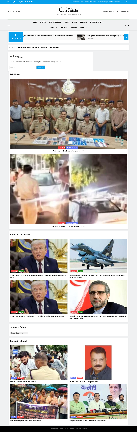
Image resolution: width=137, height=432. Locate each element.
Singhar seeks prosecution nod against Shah (84, 382)
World (74, 22)
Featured (62, 148)
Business (83, 22)
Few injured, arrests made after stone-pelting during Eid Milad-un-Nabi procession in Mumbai (97, 2)
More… (82, 27)
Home (35, 22)
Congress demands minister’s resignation (23, 382)
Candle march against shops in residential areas (25, 420)
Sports (52, 27)
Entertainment (96, 22)
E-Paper (74, 27)
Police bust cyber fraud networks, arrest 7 (68, 151)
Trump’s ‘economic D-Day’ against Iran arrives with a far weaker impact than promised (37, 316)
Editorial (64, 27)
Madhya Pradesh (55, 22)
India (67, 22)
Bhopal (43, 22)
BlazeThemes (82, 429)
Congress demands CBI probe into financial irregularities (88, 420)
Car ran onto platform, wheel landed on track (68, 226)
